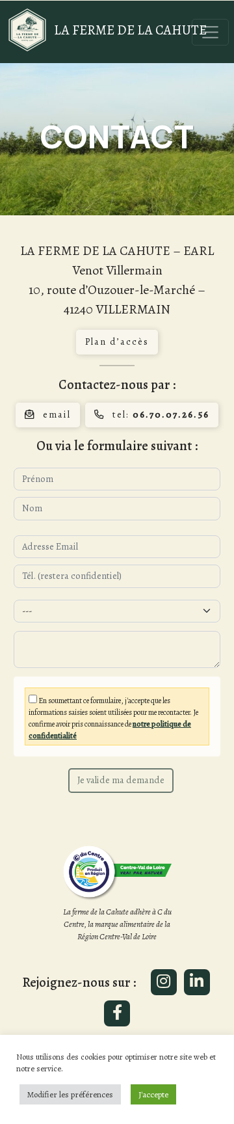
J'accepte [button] (153, 1094)
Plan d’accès (117, 341)
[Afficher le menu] (210, 32)
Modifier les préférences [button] (70, 1094)
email (57, 414)
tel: (160, 414)
